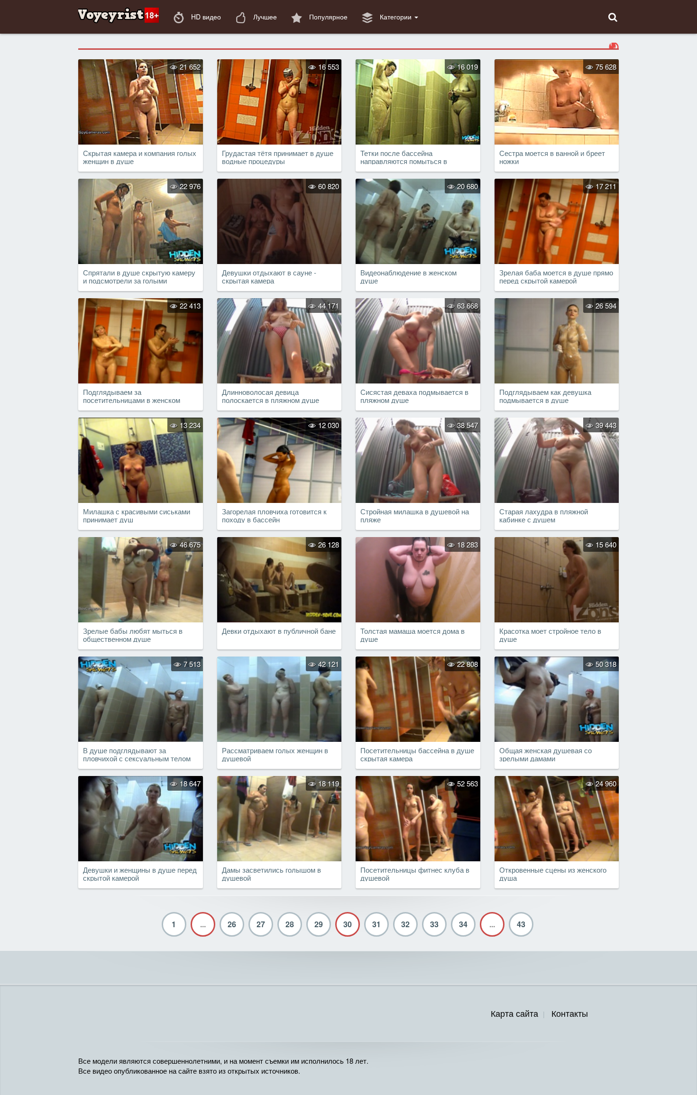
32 (405, 924)
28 (289, 924)
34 (463, 924)
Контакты (569, 1013)
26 (232, 924)
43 (521, 924)
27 (261, 924)
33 (434, 924)
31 (376, 924)
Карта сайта (514, 1013)
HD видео (205, 16)
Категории (395, 16)
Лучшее (264, 16)
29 (318, 924)
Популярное (327, 16)
